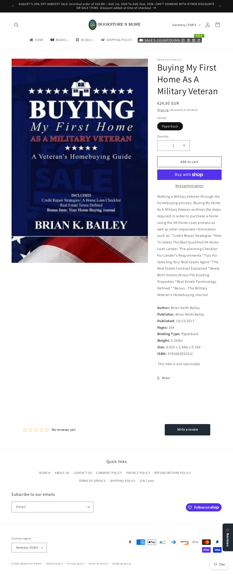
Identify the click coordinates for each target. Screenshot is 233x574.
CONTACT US (83, 473)
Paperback (170, 126)
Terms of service (98, 563)
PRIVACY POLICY (138, 473)
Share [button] (166, 378)
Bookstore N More (31, 563)
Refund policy (55, 563)
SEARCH (45, 473)
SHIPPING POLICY (123, 481)
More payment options (189, 185)
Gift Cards (147, 481)
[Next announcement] (220, 6)
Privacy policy (75, 563)
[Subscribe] (88, 507)
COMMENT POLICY (109, 473)
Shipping (163, 109)
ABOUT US (62, 473)
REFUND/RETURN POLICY (172, 473)
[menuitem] (36, 40)
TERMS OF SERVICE (92, 481)
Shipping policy (121, 563)
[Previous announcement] (13, 6)
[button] (16, 25)
